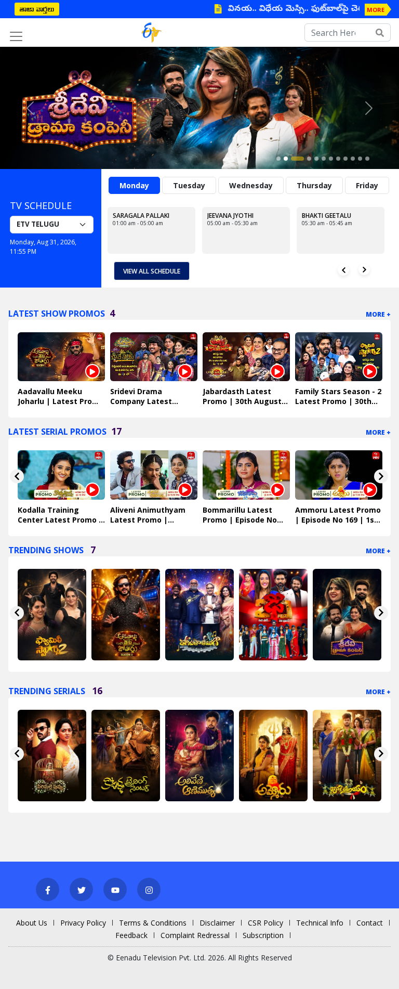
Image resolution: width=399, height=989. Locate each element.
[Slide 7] (331, 159)
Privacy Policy (83, 923)
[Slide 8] (338, 159)
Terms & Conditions (153, 923)
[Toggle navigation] (16, 36)
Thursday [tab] (314, 185)
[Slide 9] (345, 159)
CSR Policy (265, 923)
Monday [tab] (134, 185)
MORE (375, 10)
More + (378, 314)
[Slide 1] (278, 159)
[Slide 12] (367, 159)
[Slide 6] (324, 159)
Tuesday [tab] (189, 185)
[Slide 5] (316, 159)
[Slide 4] (309, 159)
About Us (31, 923)
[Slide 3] (297, 159)
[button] (30, 108)
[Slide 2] (286, 159)
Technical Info (319, 923)
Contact (369, 923)
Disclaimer (217, 923)
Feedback (131, 935)
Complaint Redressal (195, 935)
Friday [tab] (367, 185)
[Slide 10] (353, 159)
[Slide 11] (360, 159)
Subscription (263, 935)
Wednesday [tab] (251, 185)
